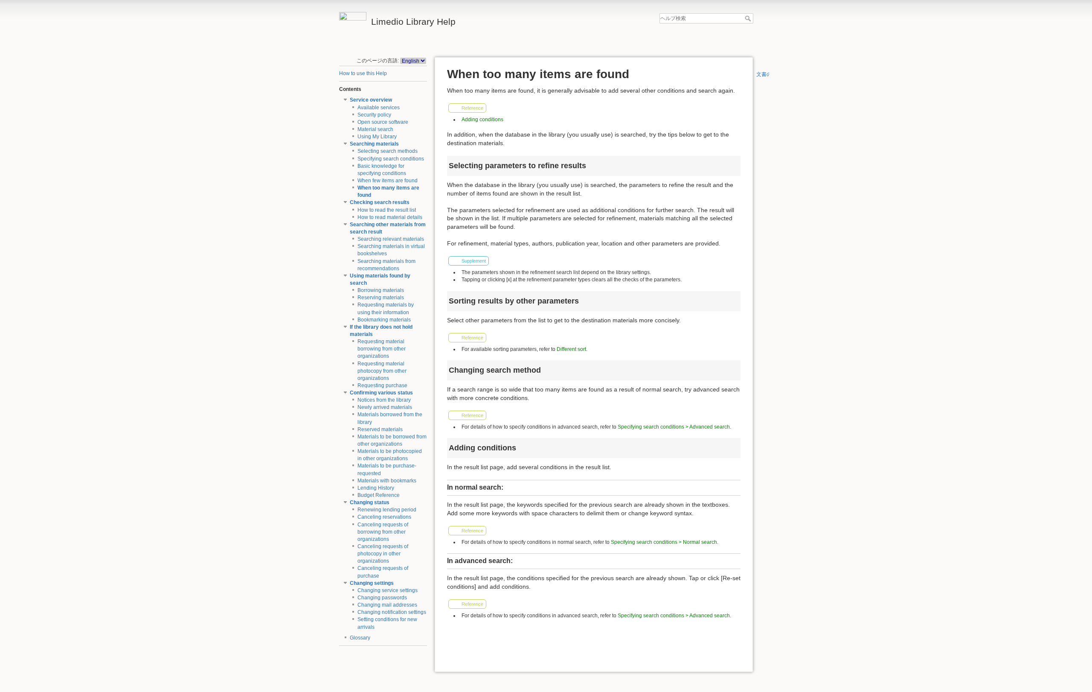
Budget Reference (378, 495)
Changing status (369, 502)
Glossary (360, 638)
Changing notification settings (391, 612)
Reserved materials (380, 429)
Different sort (571, 349)
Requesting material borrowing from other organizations (381, 349)
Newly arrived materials (384, 407)
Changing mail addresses (387, 605)
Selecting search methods (387, 151)
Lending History (375, 488)
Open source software (382, 122)
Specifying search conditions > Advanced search (674, 427)
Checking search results (380, 202)
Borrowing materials (380, 290)
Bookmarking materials (384, 320)
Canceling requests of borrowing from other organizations (382, 532)
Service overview (371, 100)
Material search (375, 129)
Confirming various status (381, 393)
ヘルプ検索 (749, 18)
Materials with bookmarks (386, 481)
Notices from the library (384, 400)
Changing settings (372, 583)
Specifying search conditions (390, 159)
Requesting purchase (382, 385)
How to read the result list (386, 210)
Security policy (374, 115)
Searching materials (374, 144)
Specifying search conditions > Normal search (664, 542)
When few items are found (387, 181)
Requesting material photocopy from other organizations (382, 371)
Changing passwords (382, 598)
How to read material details (389, 217)
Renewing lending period (386, 510)
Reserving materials (380, 298)
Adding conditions (482, 120)
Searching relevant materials (390, 239)
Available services (378, 108)
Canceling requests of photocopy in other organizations (382, 553)
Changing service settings (387, 590)
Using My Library (377, 137)
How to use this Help (363, 73)
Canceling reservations (384, 517)
